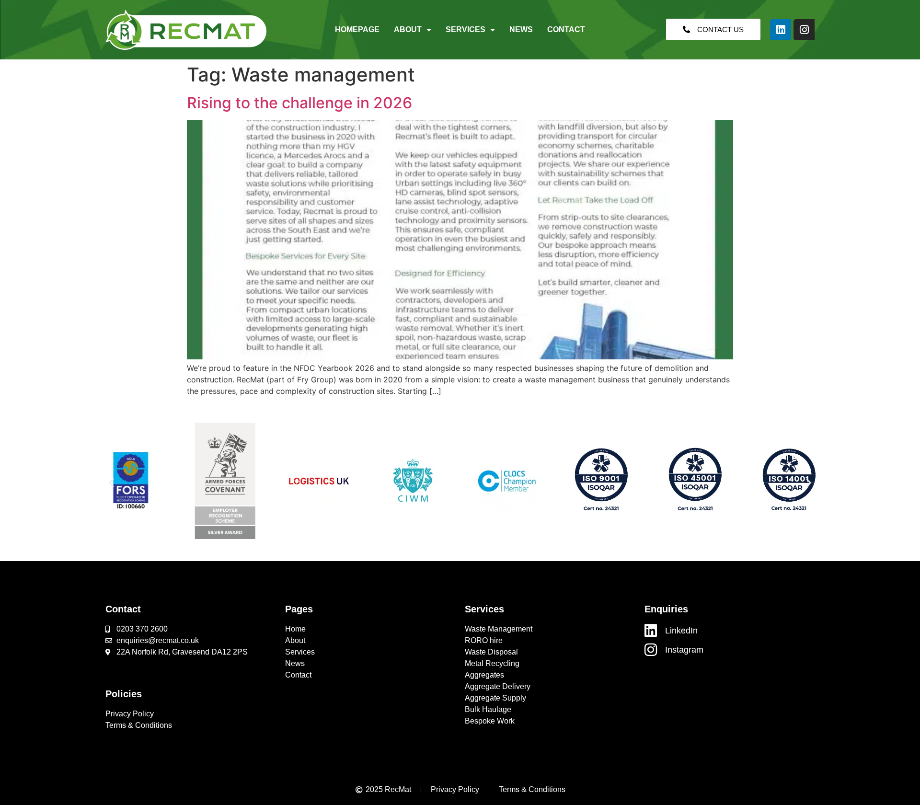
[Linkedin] (780, 29)
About (408, 29)
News (521, 29)
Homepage (357, 29)
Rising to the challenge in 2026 (299, 102)
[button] (111, 482)
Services (465, 29)
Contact (566, 29)
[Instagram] (804, 29)
